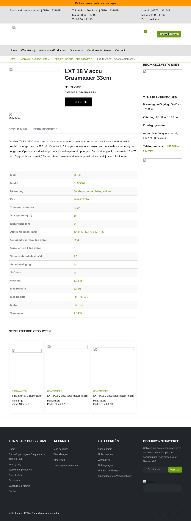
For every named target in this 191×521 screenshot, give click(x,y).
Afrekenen (59, 459)
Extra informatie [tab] (45, 129)
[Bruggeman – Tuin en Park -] (28, 34)
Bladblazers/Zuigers (109, 470)
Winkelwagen (61, 454)
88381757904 (82, 199)
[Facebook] (160, 515)
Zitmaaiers (104, 459)
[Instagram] (169, 515)
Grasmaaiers (87, 92)
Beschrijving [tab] (18, 129)
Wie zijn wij (28, 50)
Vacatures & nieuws (99, 50)
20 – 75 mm (81, 296)
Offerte (81, 101)
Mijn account (61, 449)
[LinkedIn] (177, 515)
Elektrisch (79, 305)
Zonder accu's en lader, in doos (92, 191)
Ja (75, 223)
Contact (120, 50)
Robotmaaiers (105, 454)
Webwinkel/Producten (52, 50)
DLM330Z (80, 183)
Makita (78, 175)
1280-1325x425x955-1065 (89, 231)
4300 (77, 207)
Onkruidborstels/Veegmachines (115, 476)
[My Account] (151, 34)
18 (75, 215)
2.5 (75, 256)
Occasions (76, 50)
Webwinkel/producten (20, 469)
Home (13, 50)
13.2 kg (78, 280)
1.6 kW (78, 313)
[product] (27, 363)
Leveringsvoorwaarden (66, 465)
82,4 (76, 240)
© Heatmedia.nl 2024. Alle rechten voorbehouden (34, 513)
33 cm (77, 288)
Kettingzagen (105, 465)
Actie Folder (15, 475)
